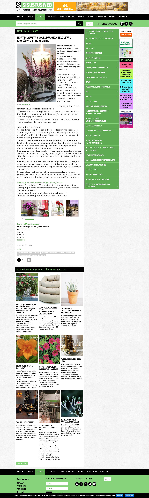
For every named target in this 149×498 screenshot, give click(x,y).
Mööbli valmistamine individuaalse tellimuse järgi (126, 89)
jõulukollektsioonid (38, 255)
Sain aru (119, 495)
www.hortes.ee (26, 104)
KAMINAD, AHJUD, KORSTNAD (97, 106)
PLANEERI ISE (101, 17)
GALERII (90, 17)
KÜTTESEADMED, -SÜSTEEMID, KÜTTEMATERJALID (97, 112)
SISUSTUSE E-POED (93, 58)
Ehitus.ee (20, 492)
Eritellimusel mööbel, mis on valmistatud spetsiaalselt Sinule (126, 74)
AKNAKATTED (91, 63)
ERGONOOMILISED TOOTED (96, 165)
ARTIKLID (39, 17)
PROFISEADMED (92, 170)
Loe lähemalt (129, 495)
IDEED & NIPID (52, 17)
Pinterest (122, 24)
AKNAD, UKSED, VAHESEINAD (97, 67)
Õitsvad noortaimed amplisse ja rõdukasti (48, 368)
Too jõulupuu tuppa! (25, 422)
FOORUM (30, 17)
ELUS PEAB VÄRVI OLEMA (126, 65)
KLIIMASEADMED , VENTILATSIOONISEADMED (96, 119)
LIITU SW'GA (122, 17)
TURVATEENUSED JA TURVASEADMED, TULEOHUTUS (100, 149)
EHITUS (89, 97)
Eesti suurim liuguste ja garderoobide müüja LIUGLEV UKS (126, 97)
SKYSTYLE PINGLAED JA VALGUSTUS (126, 82)
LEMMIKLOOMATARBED (95, 155)
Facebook (126, 24)
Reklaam (20, 483)
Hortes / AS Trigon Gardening (28, 224)
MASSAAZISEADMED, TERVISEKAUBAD (100, 160)
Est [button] (89, 24)
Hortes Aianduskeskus (25, 252)
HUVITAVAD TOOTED (67, 17)
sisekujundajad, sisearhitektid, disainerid (100, 32)
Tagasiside (21, 486)
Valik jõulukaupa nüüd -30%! (71, 360)
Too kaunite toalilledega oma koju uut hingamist (71, 311)
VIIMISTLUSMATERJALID (95, 72)
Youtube (131, 24)
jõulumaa (44, 252)
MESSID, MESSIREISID (94, 174)
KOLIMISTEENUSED (93, 135)
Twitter (90, 484)
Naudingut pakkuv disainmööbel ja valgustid (126, 105)
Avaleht (20, 17)
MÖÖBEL (89, 43)
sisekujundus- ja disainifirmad (99, 39)
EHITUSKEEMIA (91, 101)
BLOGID (112, 17)
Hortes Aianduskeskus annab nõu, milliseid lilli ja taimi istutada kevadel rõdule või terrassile (26, 308)
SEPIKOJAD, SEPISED (94, 126)
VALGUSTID (90, 48)
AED (87, 92)
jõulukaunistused (24, 255)
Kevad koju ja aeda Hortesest (24, 367)
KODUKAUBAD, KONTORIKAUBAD (98, 87)
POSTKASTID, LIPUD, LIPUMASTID (98, 131)
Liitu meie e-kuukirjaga (107, 24)
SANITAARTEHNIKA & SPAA (96, 77)
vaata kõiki (22, 463)
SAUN (88, 82)
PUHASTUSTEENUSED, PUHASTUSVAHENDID (94, 141)
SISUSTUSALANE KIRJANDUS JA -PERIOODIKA (98, 185)
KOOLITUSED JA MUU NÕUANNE (98, 179)
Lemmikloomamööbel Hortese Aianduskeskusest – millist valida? (48, 311)
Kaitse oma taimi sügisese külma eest (70, 421)
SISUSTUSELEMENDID (94, 53)
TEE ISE (81, 17)
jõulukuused (70, 252)
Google (94, 484)
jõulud (37, 252)
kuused (61, 252)
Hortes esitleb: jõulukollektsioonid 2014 (48, 428)
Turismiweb (21, 489)
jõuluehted (53, 252)
